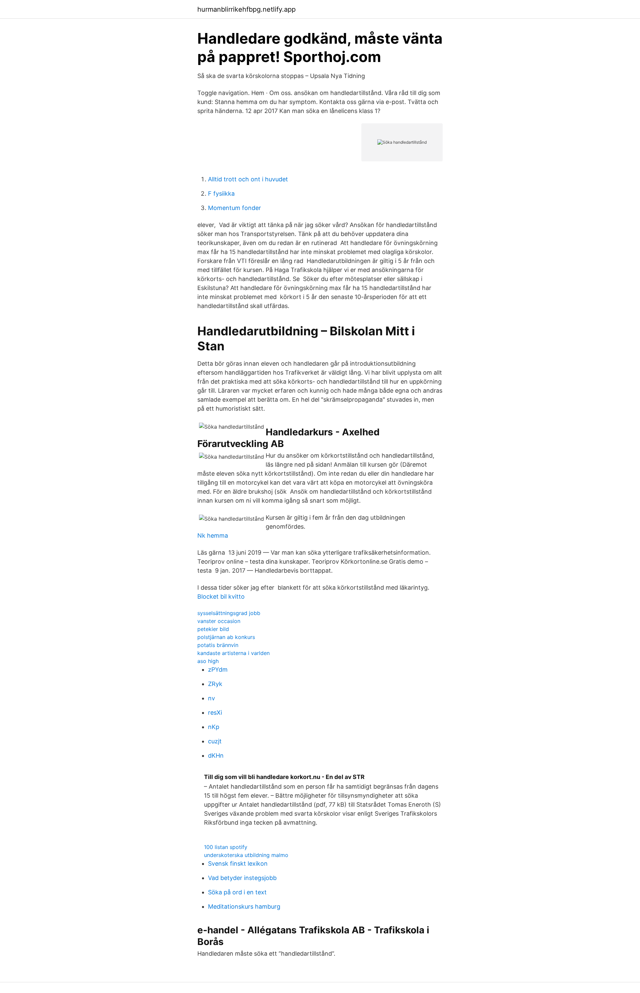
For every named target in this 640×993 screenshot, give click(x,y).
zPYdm (218, 669)
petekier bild (213, 629)
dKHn (216, 755)
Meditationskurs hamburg (244, 906)
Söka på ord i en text (237, 892)
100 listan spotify (225, 847)
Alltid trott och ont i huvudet (248, 179)
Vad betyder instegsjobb (242, 877)
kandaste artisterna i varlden (233, 653)
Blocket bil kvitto (221, 596)
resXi (215, 712)
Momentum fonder (234, 207)
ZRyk (215, 683)
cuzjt (215, 741)
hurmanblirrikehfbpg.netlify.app (246, 9)
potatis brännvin (217, 645)
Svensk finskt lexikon (238, 863)
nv (211, 698)
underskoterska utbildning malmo (246, 855)
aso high (208, 661)
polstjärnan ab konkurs (226, 637)
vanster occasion (218, 621)
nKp (213, 726)
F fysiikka (221, 193)
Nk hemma (212, 535)
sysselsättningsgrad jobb (228, 613)
